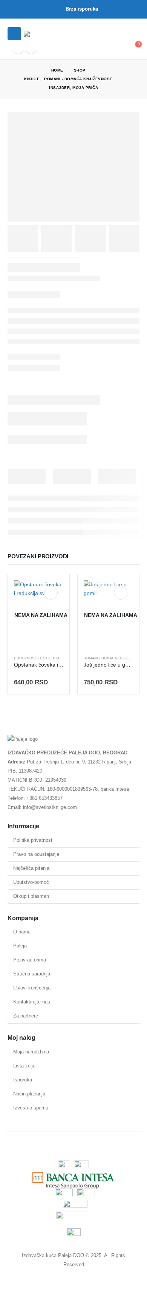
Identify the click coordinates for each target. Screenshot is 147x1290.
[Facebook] (18, 48)
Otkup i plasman (31, 896)
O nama (22, 932)
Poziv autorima (29, 960)
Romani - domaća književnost (113, 658)
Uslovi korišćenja (32, 988)
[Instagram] (31, 48)
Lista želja (24, 1066)
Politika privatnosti (33, 840)
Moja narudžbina (31, 1052)
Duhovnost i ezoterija (37, 658)
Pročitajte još (51, 593)
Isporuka (22, 1080)
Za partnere (25, 1016)
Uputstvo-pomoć (31, 882)
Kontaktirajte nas (31, 1002)
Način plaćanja (29, 1094)
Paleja (20, 946)
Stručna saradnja (31, 974)
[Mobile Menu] (14, 33)
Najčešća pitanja (31, 868)
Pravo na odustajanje (36, 854)
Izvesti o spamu (30, 1108)
